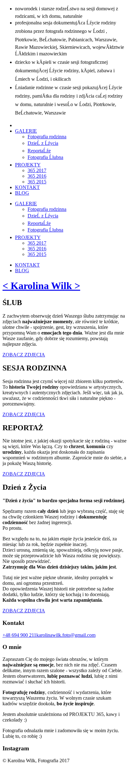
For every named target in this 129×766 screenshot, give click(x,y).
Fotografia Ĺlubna (45, 157)
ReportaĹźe (39, 150)
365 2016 (37, 176)
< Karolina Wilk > (41, 285)
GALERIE (26, 131)
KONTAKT (27, 187)
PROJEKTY (28, 164)
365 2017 (37, 170)
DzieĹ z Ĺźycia (43, 143)
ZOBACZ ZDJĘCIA (24, 354)
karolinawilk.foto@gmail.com (65, 635)
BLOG (22, 193)
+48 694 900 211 (19, 635)
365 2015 (37, 181)
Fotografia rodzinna (47, 136)
